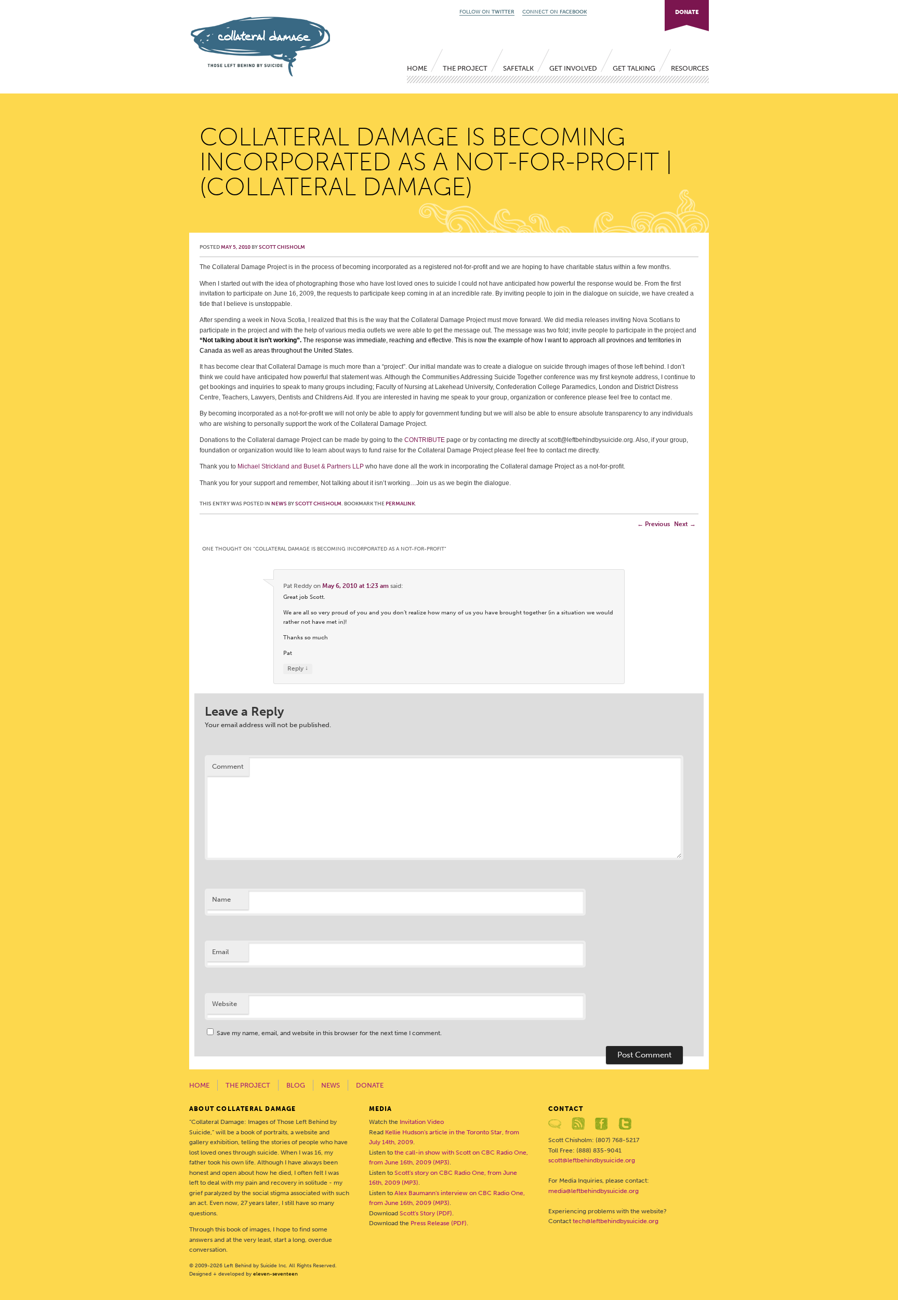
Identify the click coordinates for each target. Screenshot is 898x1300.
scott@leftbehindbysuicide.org (591, 1160)
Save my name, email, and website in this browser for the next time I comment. (329, 1033)
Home (417, 68)
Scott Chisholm (282, 247)
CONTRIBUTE (424, 440)
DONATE (686, 12)
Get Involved (573, 68)
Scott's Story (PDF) (426, 1213)
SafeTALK (518, 68)
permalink (400, 504)
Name (221, 899)
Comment (228, 766)
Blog (295, 1085)
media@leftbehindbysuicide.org (593, 1191)
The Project (465, 68)
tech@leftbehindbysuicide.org (615, 1221)
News (279, 504)
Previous (653, 524)
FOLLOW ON (486, 12)
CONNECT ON (554, 12)
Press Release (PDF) (439, 1223)
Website (224, 1004)
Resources (690, 68)
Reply (297, 668)
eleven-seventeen (275, 1274)
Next (685, 524)
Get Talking (634, 68)
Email (220, 952)
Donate (370, 1085)
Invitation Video (422, 1121)
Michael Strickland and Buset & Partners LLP (300, 466)
